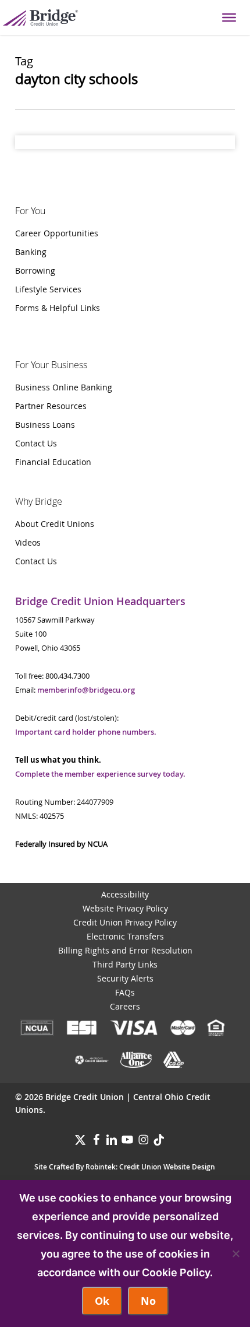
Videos (28, 542)
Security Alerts (125, 978)
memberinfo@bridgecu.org (86, 690)
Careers (125, 1006)
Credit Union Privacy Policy (125, 922)
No (148, 1301)
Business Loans (45, 424)
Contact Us (36, 443)
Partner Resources (51, 405)
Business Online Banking (63, 387)
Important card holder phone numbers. (85, 732)
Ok (102, 1301)
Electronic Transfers (125, 936)
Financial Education (53, 461)
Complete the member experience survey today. (100, 774)
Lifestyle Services (48, 289)
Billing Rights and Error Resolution (125, 950)
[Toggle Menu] (229, 17)
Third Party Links (125, 964)
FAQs (125, 992)
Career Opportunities (56, 233)
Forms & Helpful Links (57, 307)
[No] (235, 1253)
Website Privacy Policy (125, 908)
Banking (31, 251)
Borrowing (35, 270)
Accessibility (125, 894)
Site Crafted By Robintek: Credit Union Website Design (124, 1167)
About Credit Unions (54, 523)
